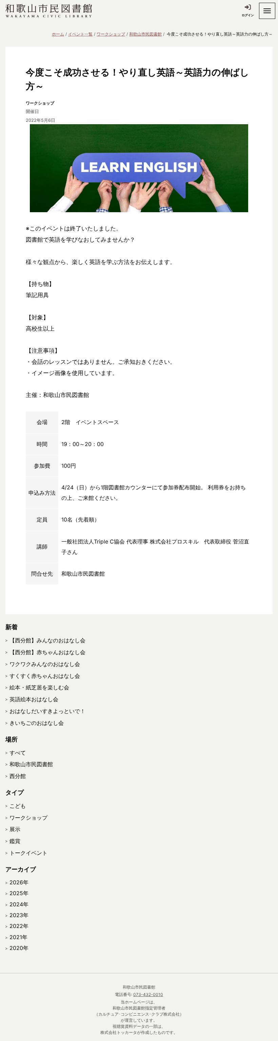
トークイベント (28, 852)
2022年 (18, 926)
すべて (17, 752)
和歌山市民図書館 (145, 34)
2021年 (18, 937)
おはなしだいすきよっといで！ (47, 711)
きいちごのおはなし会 (36, 722)
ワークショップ (111, 34)
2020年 (18, 948)
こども (17, 805)
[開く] (267, 11)
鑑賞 (14, 841)
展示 (14, 829)
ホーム (58, 34)
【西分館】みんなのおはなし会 (47, 640)
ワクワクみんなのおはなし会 (44, 664)
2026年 (18, 882)
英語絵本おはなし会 (33, 699)
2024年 (18, 904)
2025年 (18, 893)
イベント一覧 (80, 34)
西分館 (17, 776)
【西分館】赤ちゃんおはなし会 (47, 652)
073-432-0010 (148, 994)
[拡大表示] (139, 168)
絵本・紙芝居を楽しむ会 (39, 687)
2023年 (18, 915)
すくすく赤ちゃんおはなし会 (44, 675)
